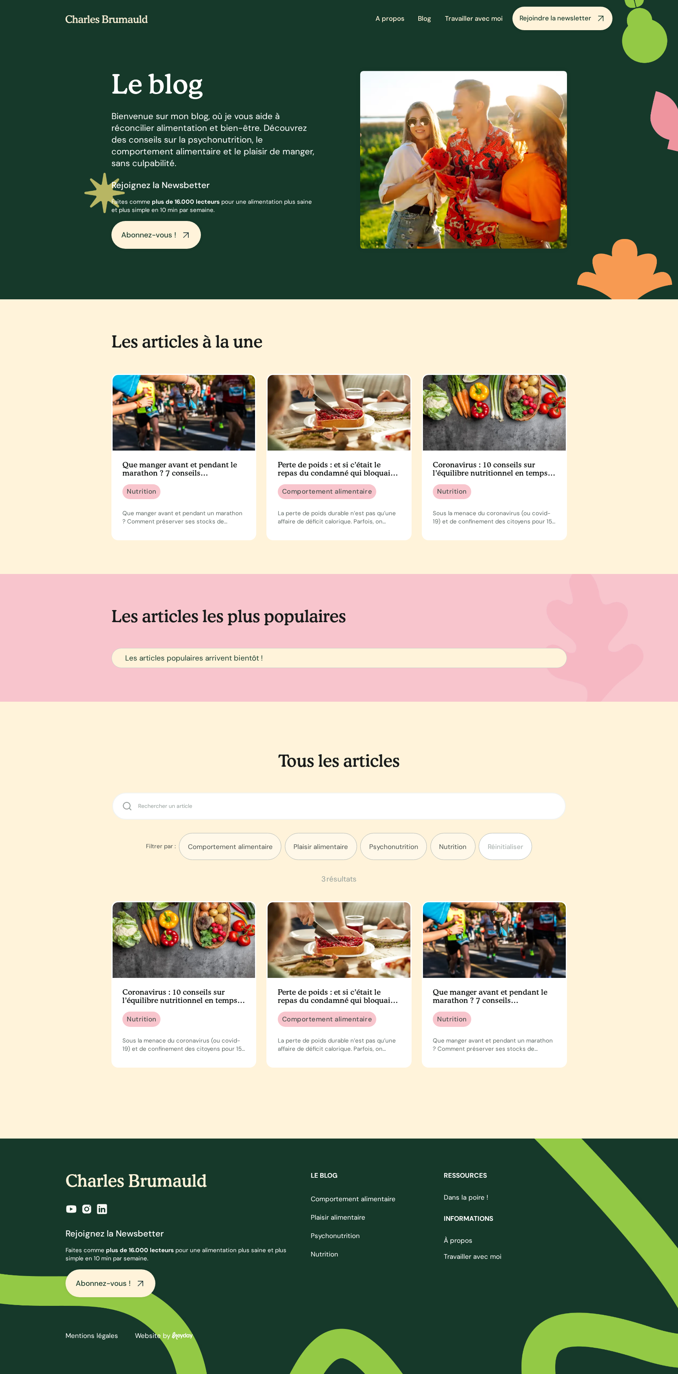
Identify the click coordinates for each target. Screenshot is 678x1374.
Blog (424, 18)
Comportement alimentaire (353, 1199)
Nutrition (324, 1254)
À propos (458, 1240)
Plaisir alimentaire (338, 1217)
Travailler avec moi (474, 18)
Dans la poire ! (466, 1197)
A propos (390, 18)
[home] (107, 18)
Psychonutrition (335, 1235)
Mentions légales (92, 1335)
